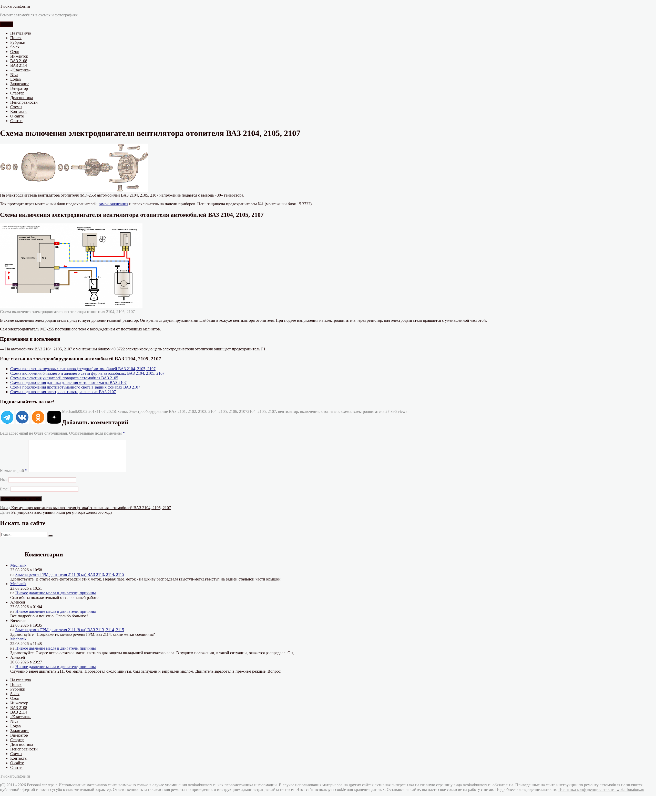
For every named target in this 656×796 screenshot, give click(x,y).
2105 (262, 411)
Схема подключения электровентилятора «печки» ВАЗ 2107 (63, 392)
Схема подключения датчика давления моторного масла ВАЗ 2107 (68, 382)
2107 (272, 411)
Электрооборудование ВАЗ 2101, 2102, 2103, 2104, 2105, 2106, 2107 (188, 411)
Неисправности (24, 102)
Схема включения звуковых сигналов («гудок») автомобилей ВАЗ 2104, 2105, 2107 (83, 369)
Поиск (16, 38)
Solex (14, 47)
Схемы (16, 107)
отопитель (330, 411)
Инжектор (19, 56)
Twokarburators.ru (15, 6)
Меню (6, 24)
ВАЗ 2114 (18, 65)
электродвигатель (368, 411)
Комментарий (13, 470)
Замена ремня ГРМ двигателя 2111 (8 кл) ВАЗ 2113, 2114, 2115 (69, 574)
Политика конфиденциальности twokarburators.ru (601, 789)
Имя (3, 479)
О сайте (17, 116)
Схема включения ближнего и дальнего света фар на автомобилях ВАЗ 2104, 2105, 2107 (87, 373)
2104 (251, 411)
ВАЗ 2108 (18, 61)
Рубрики (17, 42)
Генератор (19, 88)
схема (346, 411)
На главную (20, 33)
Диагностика (21, 97)
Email (4, 489)
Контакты (18, 111)
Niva (14, 74)
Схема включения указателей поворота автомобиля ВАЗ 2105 (64, 378)
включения (309, 411)
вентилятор (288, 411)
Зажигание (19, 84)
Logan (15, 79)
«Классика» (20, 70)
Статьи (16, 121)
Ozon (14, 51)
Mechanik (70, 411)
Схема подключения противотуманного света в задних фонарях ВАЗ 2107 (75, 387)
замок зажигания (113, 204)
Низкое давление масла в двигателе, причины (55, 593)
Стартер (17, 93)
